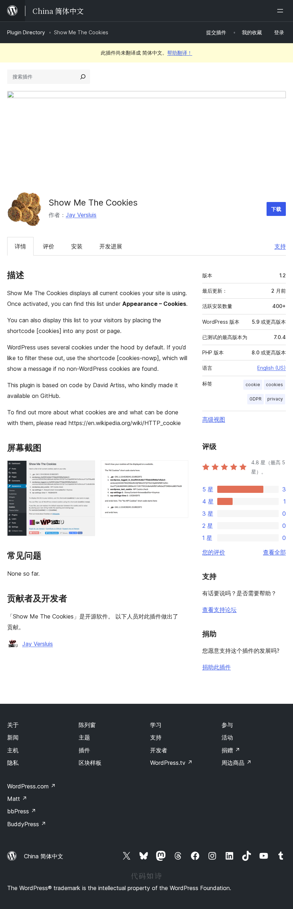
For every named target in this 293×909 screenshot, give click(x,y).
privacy (275, 399)
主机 (13, 750)
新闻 (13, 737)
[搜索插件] (83, 77)
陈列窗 (87, 724)
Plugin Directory (26, 32)
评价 (48, 246)
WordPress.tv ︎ (171, 762)
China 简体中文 (43, 856)
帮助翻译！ (179, 53)
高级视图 (213, 419)
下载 (276, 209)
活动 (227, 737)
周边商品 (237, 762)
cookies (274, 384)
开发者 (158, 750)
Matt (17, 798)
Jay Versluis (81, 214)
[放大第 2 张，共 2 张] (178, 470)
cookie (252, 384)
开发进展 (110, 246)
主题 (84, 737)
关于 (13, 724)
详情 (20, 246)
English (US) (271, 368)
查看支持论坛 (219, 609)
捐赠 (231, 750)
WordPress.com (31, 786)
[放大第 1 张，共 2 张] (85, 470)
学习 (156, 724)
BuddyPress (26, 824)
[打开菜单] (281, 10)
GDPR (255, 399)
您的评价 (213, 552)
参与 (227, 724)
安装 (77, 246)
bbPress (21, 811)
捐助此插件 (216, 667)
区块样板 (90, 762)
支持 (280, 246)
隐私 (13, 762)
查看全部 (274, 552)
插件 (84, 750)
